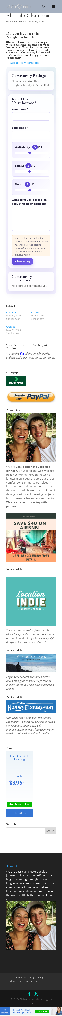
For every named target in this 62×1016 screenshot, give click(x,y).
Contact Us (31, 981)
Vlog (40, 977)
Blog (31, 977)
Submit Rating (22, 261)
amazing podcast (21, 630)
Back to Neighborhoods (24, 63)
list (22, 353)
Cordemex (12, 312)
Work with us (13, 981)
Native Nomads (18, 21)
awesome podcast (40, 677)
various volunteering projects (35, 494)
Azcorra (35, 312)
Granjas (10, 326)
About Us (20, 977)
